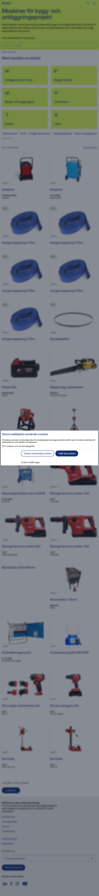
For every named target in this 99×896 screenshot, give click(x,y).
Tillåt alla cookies (66, 453)
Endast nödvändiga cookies (37, 453)
